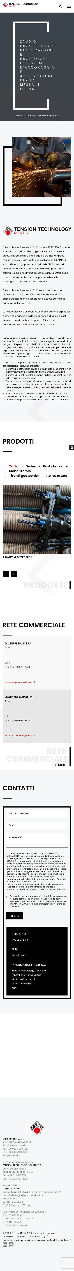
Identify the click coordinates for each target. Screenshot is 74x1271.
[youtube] (11, 1245)
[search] (60, 6)
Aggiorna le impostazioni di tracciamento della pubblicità (37, 1240)
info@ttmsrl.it (19, 955)
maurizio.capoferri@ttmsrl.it (19, 735)
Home (19, 115)
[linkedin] (5, 1245)
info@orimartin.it (12, 1155)
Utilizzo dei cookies (14, 1236)
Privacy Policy (37, 1236)
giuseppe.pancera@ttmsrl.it (19, 682)
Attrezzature (13, 557)
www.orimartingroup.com (18, 1162)
